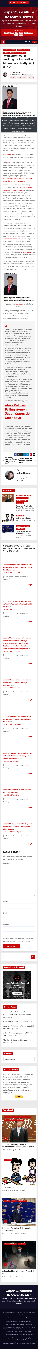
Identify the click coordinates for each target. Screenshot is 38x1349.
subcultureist (16, 72)
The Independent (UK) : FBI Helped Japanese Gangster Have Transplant (19, 1344)
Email (5, 913)
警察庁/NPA (28, 1331)
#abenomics (28, 75)
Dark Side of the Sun (22, 498)
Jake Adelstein (29, 32)
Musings (26, 50)
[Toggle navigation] (26, 42)
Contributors (17, 1318)
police (16, 35)
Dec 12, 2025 (20, 520)
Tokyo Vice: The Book (28, 1328)
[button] (30, 42)
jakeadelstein (30, 520)
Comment (7, 863)
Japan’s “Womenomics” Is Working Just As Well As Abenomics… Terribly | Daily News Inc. (17, 719)
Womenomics (8, 155)
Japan (6, 32)
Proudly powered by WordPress (13, 1312)
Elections (19, 526)
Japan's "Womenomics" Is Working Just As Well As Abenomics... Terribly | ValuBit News (17, 604)
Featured (20, 50)
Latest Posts (26, 1318)
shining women (26, 252)
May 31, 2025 (8, 1276)
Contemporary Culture (9, 50)
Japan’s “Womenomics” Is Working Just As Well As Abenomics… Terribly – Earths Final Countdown (17, 567)
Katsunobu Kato (19, 304)
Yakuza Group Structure (25, 1321)
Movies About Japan (22, 500)
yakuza (12, 32)
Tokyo (21, 32)
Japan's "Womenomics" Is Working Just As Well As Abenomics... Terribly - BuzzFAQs (17, 682)
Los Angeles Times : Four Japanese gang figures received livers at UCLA (19, 1339)
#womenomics (21, 77)
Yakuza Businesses (11, 1321)
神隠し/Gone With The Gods (15, 1331)
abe (17, 32)
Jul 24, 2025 (20, 535)
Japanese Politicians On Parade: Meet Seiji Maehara (25, 533)
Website (6, 924)
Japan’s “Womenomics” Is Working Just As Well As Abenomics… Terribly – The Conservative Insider (17, 756)
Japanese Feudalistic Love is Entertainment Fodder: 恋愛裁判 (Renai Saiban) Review (18, 1146)
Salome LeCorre (20, 1234)
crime (29, 495)
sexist (9, 163)
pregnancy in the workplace (13, 239)
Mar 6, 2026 (20, 510)
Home (10, 1318)
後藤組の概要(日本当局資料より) (12, 1328)
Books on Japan (21, 495)
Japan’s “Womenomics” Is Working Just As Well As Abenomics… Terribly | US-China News (17, 826)
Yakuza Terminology (26, 1324)
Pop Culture (13, 52)
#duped (12, 77)
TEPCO (21, 35)
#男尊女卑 (31, 77)
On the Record (20, 528)
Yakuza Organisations (12, 1324)
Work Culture (21, 52)
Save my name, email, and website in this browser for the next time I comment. (18, 940)
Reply (30, 585)
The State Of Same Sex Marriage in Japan (18, 1040)
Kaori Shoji (19, 1276)
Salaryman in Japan (23, 518)
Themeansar (19, 1314)
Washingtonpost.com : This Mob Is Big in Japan (19, 1334)
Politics (6, 52)
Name (6, 901)
